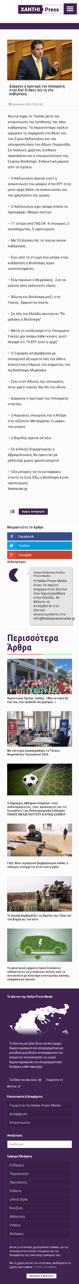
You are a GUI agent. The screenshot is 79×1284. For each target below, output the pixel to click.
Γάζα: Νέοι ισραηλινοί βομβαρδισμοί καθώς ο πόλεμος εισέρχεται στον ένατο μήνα (37, 865)
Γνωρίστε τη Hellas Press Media (35, 1105)
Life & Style (18, 1199)
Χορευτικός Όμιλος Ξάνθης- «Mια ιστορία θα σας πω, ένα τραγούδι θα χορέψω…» (37, 700)
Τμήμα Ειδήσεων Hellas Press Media (49, 574)
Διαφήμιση (18, 1114)
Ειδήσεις (16, 1165)
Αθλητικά (17, 1216)
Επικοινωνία (19, 1122)
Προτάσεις (18, 1182)
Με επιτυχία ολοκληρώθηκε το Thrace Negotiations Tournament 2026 (33, 752)
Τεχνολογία (18, 1174)
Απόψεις (16, 1234)
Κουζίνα (16, 1208)
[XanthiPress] (39, 9)
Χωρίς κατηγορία (33, 511)
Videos (15, 1225)
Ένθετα (15, 1191)
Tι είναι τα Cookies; (45, 1267)
